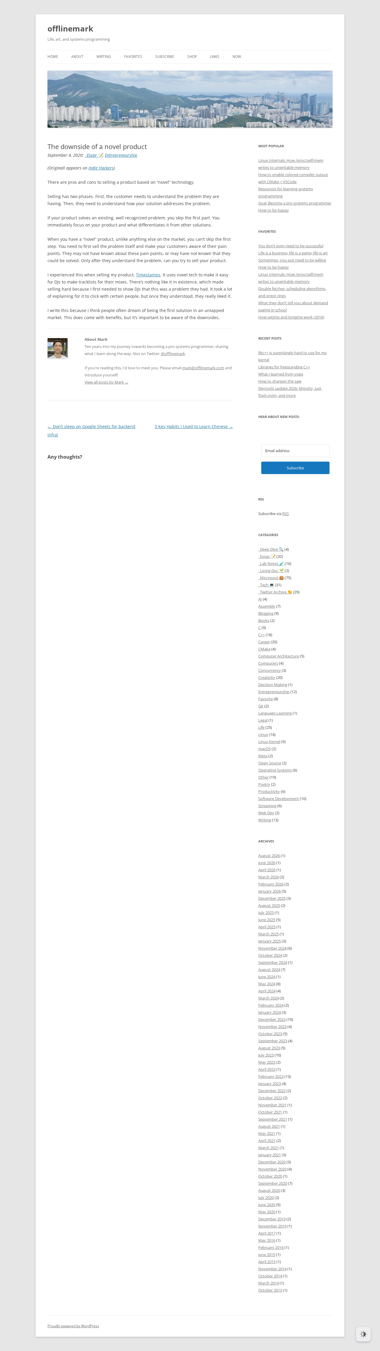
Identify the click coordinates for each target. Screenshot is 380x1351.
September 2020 (272, 1183)
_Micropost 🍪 (271, 577)
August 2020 (269, 1190)
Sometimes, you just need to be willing (292, 260)
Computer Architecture (278, 656)
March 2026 (268, 877)
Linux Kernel (269, 741)
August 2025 (269, 905)
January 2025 (269, 941)
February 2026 (271, 884)
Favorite (265, 698)
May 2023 (266, 1062)
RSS (285, 513)
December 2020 (272, 1162)
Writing (103, 56)
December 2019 (272, 1219)
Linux (263, 734)
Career (264, 641)
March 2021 (268, 1147)
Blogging (265, 613)
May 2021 (266, 1133)
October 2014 (270, 1276)
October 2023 (270, 1033)
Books (263, 620)
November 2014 (272, 1268)
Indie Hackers (101, 168)
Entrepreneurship (121, 155)
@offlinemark (173, 353)
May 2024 (266, 983)
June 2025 (266, 919)
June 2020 (266, 1204)
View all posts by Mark (107, 382)
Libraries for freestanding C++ (284, 367)
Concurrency (269, 670)
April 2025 (267, 926)
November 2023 (272, 1026)
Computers (268, 663)
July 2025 (266, 912)
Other (263, 777)
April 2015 (267, 1261)
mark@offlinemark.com (203, 367)
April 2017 (267, 1233)
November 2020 (272, 1169)
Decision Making (272, 684)
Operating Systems (275, 770)
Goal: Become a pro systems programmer (294, 203)
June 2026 (266, 862)
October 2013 (270, 1290)
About (77, 56)
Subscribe (164, 56)
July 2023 (266, 1055)
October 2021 (270, 1112)
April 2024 (267, 991)
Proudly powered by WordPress (73, 1325)
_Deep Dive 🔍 (271, 549)
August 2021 (269, 1126)
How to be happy (273, 210)
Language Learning (275, 713)
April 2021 (267, 1140)
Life (261, 727)
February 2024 (271, 1005)
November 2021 (272, 1105)
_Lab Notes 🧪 (271, 563)
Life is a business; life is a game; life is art (293, 253)
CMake (264, 649)
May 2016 (266, 1240)
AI (260, 599)
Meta (262, 755)
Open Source (269, 763)
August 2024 (269, 969)
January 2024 (269, 1012)
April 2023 (267, 1069)
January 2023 (269, 1083)
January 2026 (269, 891)
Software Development (278, 798)
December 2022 (272, 1090)
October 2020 (270, 1176)
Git (260, 706)
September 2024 (272, 962)
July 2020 (266, 1197)
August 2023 (269, 1048)
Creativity (266, 677)
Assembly (266, 606)
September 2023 (272, 1040)
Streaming (267, 805)
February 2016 (271, 1247)
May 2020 (266, 1211)
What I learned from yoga (280, 374)
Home (53, 56)
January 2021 (269, 1154)
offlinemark (70, 28)
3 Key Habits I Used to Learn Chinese (194, 426)
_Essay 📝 (94, 155)
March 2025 (268, 934)
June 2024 (266, 976)
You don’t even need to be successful (290, 245)
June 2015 (266, 1254)
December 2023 (272, 1019)
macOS (264, 748)
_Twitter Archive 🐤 (275, 592)
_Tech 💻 (266, 584)
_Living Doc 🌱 (271, 570)
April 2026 (267, 869)
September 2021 (272, 1119)
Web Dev (266, 812)
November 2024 (272, 948)
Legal (262, 720)
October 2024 (270, 955)
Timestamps (148, 275)
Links (214, 56)
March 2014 (268, 1283)
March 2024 (268, 998)
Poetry (264, 784)
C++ (261, 634)
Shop (192, 56)
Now (236, 56)
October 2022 (270, 1097)
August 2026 (269, 855)
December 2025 (272, 898)
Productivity (269, 791)
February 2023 (271, 1076)
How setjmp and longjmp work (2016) (291, 317)
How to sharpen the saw (279, 381)
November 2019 (272, 1226)
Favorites (133, 56)
